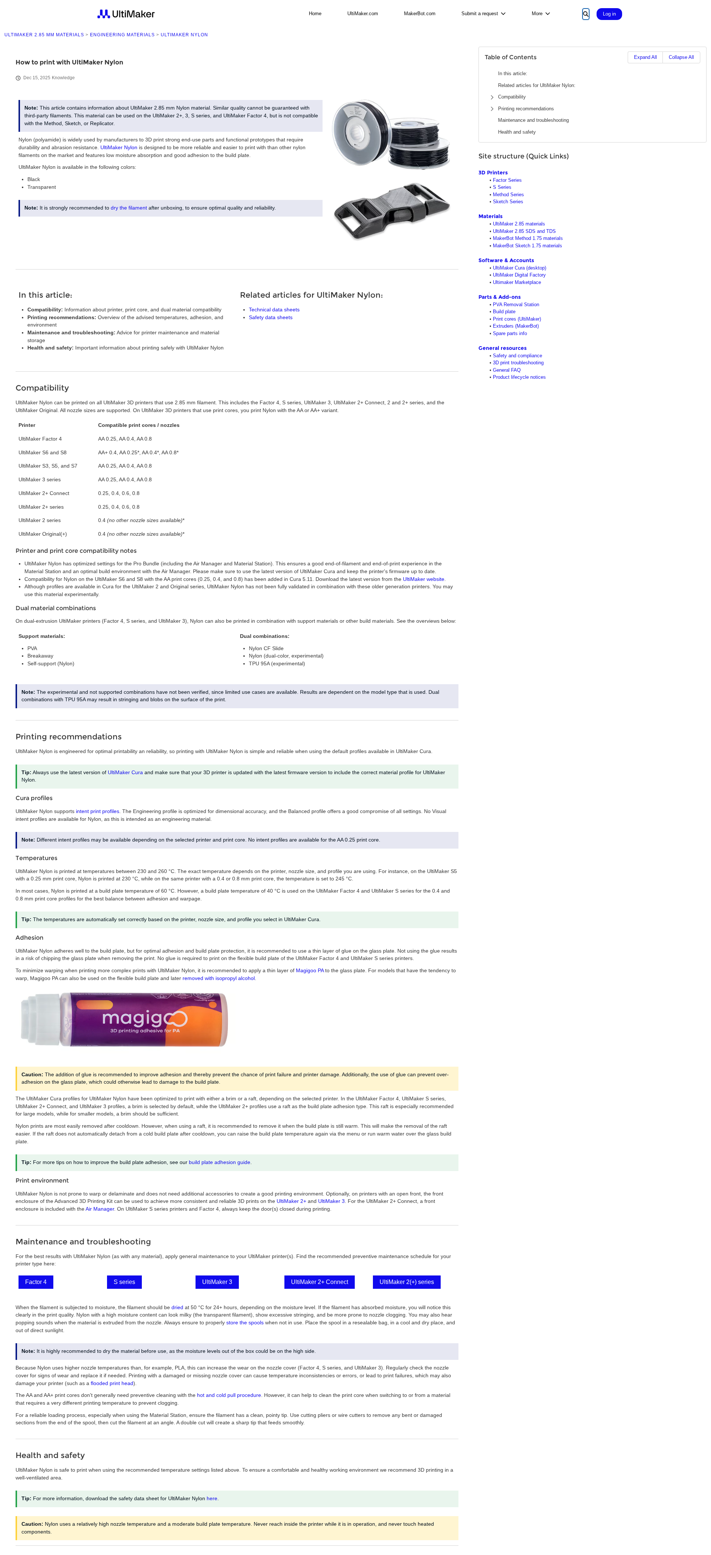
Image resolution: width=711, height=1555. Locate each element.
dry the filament (129, 208)
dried (177, 1307)
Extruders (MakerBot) (516, 326)
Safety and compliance (517, 355)
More (537, 13)
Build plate (504, 311)
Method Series (508, 194)
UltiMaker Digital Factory (519, 275)
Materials (490, 216)
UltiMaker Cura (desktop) (519, 268)
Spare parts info (510, 333)
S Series (502, 187)
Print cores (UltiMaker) (517, 319)
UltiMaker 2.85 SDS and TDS (524, 231)
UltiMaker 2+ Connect (319, 1282)
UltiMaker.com (362, 13)
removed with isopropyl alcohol (219, 978)
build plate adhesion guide (219, 1162)
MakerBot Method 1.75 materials (528, 238)
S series (124, 1282)
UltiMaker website (423, 579)
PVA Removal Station (516, 304)
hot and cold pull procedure (229, 1395)
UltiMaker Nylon (118, 147)
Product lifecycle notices (519, 377)
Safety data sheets (271, 317)
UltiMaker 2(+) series (407, 1282)
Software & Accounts (506, 260)
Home (315, 13)
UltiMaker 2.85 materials (519, 224)
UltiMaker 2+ (291, 1201)
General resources (502, 348)
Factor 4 (36, 1282)
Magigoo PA (310, 970)
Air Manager (100, 1209)
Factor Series (507, 180)
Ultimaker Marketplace (517, 282)
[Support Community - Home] (126, 13)
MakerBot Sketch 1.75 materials (527, 245)
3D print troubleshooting (518, 362)
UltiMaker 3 (331, 1201)
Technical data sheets (274, 309)
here (212, 1498)
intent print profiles (97, 811)
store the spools (245, 1322)
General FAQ (507, 370)
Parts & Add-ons (499, 297)
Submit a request (479, 13)
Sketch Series (508, 201)
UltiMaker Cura (125, 772)
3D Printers (493, 172)
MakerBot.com (419, 13)
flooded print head (112, 1383)
